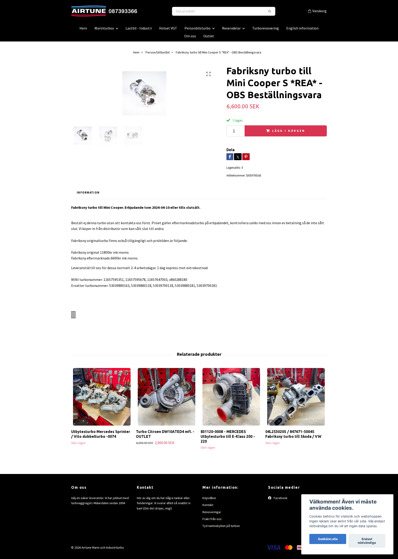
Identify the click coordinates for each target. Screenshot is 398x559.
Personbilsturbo (197, 30)
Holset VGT (168, 30)
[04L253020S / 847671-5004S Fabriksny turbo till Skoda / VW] (296, 399)
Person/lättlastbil (158, 55)
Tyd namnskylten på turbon (221, 528)
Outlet (208, 38)
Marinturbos (104, 30)
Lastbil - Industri (139, 30)
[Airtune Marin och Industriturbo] (135, 12)
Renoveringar (211, 514)
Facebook (280, 500)
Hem (83, 30)
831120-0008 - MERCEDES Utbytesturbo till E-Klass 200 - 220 (228, 439)
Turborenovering (265, 30)
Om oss (190, 38)
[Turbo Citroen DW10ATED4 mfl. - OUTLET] (166, 399)
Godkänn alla (328, 539)
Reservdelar (231, 30)
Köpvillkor (209, 500)
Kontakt (207, 507)
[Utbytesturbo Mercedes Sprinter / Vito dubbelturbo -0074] (101, 399)
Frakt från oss (212, 521)
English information (302, 30)
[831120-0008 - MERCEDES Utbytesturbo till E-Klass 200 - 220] (231, 399)
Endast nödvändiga (367, 540)
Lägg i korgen (288, 133)
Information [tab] (88, 195)
